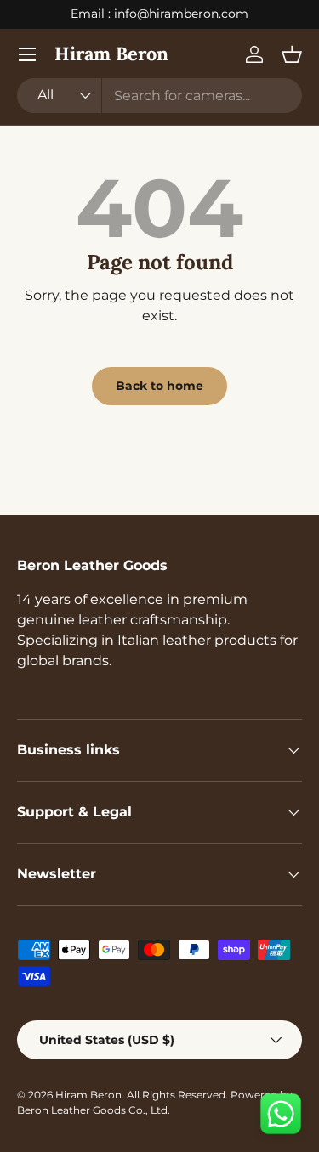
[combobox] (159, 95)
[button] (291, 54)
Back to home (159, 385)
